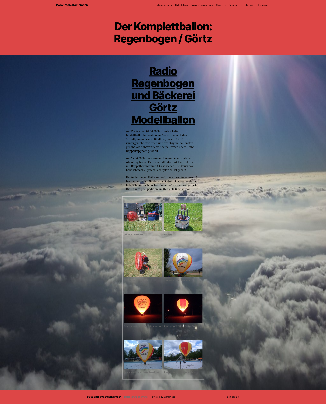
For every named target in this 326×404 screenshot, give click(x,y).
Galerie (219, 5)
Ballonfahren (181, 5)
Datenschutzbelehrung (136, 396)
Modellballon (163, 5)
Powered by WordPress (163, 396)
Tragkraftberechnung (202, 5)
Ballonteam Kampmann (72, 5)
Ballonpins (234, 5)
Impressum (264, 5)
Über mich (250, 5)
